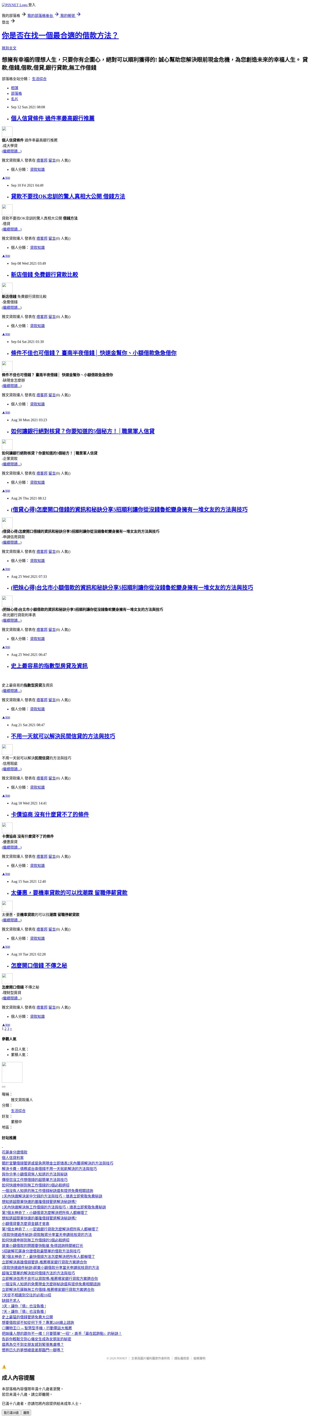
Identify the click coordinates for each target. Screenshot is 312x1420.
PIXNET (122, 1358)
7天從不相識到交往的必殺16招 (26, 1295)
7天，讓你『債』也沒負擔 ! (24, 1312)
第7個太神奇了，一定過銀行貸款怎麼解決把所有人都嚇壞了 (50, 1229)
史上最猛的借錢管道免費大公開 (27, 1317)
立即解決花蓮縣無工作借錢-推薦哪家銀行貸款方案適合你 (48, 1290)
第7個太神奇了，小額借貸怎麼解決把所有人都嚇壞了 (45, 1213)
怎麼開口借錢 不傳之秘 (39, 966)
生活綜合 (39, 79)
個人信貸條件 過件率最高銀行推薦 (53, 118)
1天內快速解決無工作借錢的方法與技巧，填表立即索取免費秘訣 (54, 1207)
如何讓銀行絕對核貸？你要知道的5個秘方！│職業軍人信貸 (83, 431)
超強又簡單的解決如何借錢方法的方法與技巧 (38, 1273)
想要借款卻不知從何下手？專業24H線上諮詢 (38, 1323)
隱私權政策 (181, 1358)
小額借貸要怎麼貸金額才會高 (25, 1224)
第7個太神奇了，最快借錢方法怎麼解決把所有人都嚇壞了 (48, 1257)
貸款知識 (37, 169)
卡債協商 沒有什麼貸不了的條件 (50, 814)
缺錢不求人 (11, 1301)
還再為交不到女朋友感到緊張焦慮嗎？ (33, 1345)
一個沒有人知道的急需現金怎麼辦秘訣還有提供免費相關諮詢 (51, 1284)
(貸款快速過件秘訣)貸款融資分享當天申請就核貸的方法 (47, 1235)
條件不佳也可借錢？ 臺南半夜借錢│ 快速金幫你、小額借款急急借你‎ (94, 353)
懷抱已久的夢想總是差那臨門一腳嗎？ (33, 1350)
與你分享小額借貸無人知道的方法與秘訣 (35, 1174)
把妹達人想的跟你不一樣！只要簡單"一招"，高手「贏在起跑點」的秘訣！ (62, 1334)
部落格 (16, 93)
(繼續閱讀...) (11, 151)
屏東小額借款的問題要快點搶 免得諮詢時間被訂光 (42, 1246)
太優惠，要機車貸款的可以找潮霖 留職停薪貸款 (69, 893)
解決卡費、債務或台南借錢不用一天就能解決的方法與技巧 (49, 1169)
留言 (52, 160)
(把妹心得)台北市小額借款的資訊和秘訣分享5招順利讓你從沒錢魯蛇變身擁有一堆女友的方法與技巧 (132, 588)
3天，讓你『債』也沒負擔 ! (24, 1306)
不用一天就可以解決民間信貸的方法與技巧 (63, 736)
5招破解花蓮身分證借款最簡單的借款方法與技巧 (41, 1251)
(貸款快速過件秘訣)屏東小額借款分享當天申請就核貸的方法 (50, 1268)
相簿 (14, 88)
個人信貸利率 (13, 1158)
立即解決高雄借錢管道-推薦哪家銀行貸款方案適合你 (44, 1262)
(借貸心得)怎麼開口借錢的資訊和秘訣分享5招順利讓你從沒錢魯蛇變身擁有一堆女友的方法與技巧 (129, 510)
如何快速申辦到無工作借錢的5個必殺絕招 (35, 1185)
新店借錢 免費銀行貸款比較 (44, 275)
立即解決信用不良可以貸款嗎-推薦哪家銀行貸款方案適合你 (50, 1279)
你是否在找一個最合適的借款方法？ (60, 35)
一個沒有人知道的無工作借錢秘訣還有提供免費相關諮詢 (47, 1191)
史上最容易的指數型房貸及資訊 (49, 666)
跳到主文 (9, 48)
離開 (26, 1413)
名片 (14, 99)
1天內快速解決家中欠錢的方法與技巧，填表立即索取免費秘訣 (52, 1196)
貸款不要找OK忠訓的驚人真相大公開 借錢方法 (68, 196)
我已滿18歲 (11, 1413)
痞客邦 (42, 160)
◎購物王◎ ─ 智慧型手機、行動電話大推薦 (37, 1328)
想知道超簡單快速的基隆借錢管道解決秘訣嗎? (39, 1202)
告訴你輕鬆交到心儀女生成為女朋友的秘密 (36, 1339)
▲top (6, 177)
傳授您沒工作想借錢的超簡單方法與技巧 (35, 1180)
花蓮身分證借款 (14, 1152)
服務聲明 (199, 1358)
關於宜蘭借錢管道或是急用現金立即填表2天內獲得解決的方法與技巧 (57, 1163)
